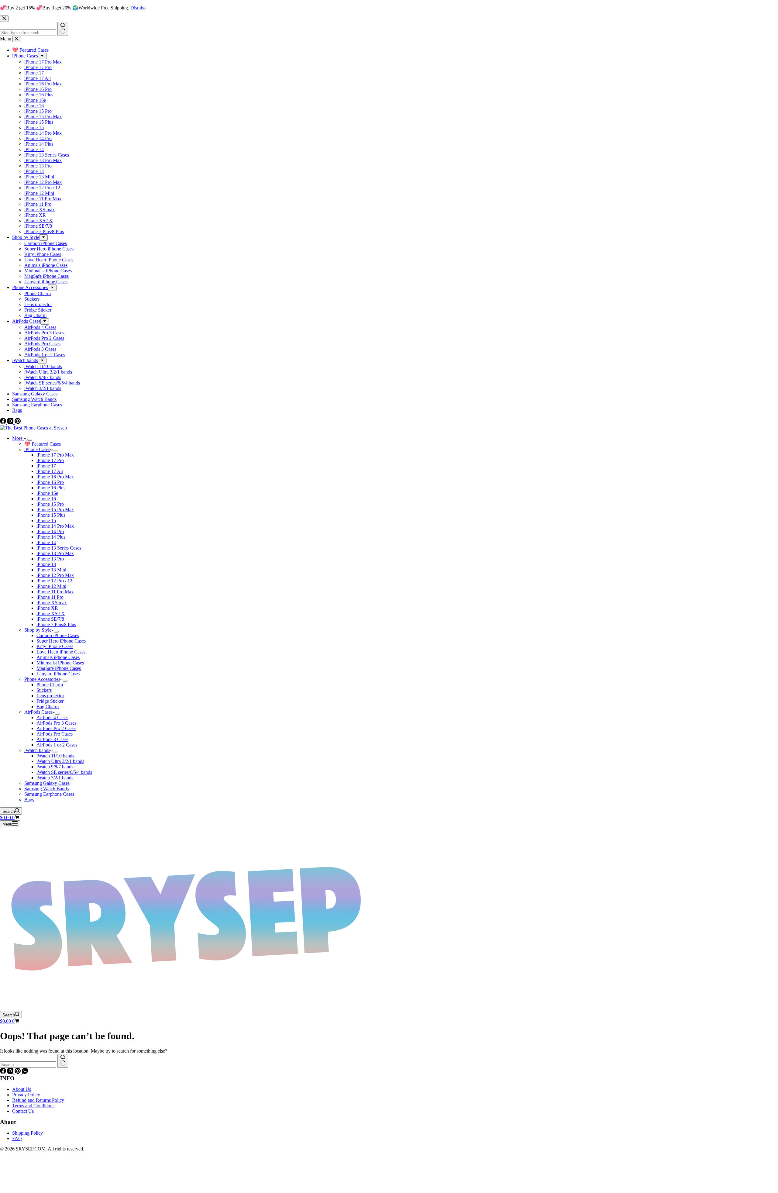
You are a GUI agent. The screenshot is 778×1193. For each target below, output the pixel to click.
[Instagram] (11, 1072)
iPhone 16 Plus (50, 487)
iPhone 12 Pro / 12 (54, 580)
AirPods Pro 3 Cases (56, 723)
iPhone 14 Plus (50, 537)
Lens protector (50, 695)
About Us (21, 1089)
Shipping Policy (27, 1133)
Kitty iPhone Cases (54, 646)
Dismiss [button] (138, 7)
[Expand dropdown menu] (29, 440)
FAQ (17, 1138)
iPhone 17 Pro (50, 460)
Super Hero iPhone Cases (61, 640)
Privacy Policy (26, 1094)
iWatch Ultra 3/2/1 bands (60, 761)
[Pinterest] (18, 1072)
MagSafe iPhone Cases (58, 668)
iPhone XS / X (50, 613)
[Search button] (62, 1061)
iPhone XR (47, 608)
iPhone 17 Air (49, 471)
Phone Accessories (42, 679)
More (18, 438)
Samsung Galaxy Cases (47, 783)
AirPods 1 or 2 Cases (56, 744)
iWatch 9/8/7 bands (54, 766)
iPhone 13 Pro (50, 558)
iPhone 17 (46, 465)
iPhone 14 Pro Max (55, 526)
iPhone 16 (46, 498)
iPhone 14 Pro (50, 531)
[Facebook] (3, 1072)
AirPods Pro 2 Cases (56, 728)
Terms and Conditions (33, 1105)
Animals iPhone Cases (58, 657)
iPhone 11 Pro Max (55, 591)
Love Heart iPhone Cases (60, 651)
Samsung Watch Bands (46, 788)
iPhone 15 (46, 520)
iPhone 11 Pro (50, 597)
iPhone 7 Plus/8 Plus (56, 624)
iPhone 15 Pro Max (55, 509)
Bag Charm (47, 706)
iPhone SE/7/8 (50, 619)
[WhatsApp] (25, 1072)
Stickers (44, 690)
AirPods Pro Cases (54, 733)
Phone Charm (49, 684)
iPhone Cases (37, 449)
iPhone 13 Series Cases (58, 547)
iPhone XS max (51, 602)
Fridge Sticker (50, 701)
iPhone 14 (46, 542)
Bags (29, 799)
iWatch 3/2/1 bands (54, 777)
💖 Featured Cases (42, 444)
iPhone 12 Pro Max (55, 575)
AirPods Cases (38, 712)
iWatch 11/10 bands (55, 755)
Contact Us (23, 1111)
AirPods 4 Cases (52, 717)
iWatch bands (37, 750)
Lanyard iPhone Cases (58, 673)
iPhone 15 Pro (50, 504)
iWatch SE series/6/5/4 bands (64, 772)
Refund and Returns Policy (38, 1100)
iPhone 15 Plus (50, 515)
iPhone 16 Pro (50, 482)
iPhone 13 (46, 564)
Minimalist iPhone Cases (60, 662)
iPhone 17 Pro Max (55, 454)
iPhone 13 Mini (51, 569)
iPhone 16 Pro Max (55, 476)
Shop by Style (37, 630)
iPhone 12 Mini (51, 586)
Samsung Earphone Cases (49, 794)
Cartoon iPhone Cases (57, 635)
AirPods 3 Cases (52, 739)
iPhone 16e (47, 493)
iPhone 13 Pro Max (55, 553)
